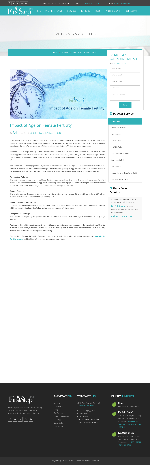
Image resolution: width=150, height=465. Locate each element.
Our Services (59, 413)
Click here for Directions (85, 406)
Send (125, 105)
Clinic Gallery (59, 423)
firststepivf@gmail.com (122, 3)
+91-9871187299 (120, 63)
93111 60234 (133, 421)
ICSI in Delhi (116, 140)
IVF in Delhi (115, 134)
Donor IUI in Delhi (118, 128)
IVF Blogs (65, 52)
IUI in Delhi (115, 121)
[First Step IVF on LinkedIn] (20, 419)
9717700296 (123, 424)
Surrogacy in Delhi (118, 160)
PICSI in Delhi (116, 147)
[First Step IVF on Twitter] (15, 419)
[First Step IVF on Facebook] (10, 419)
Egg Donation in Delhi (120, 153)
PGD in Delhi (116, 166)
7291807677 (132, 424)
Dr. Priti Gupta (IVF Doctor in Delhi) (46, 133)
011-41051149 (82, 416)
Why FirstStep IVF (53, 11)
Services (71, 11)
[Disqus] (58, 278)
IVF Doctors (59, 406)
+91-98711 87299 (134, 442)
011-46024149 (96, 3)
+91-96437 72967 (124, 445)
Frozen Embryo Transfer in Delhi (124, 173)
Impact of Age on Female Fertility (84, 52)
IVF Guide (85, 11)
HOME (55, 52)
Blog (97, 11)
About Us (57, 403)
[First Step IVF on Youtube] (31, 419)
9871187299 (85, 3)
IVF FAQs (57, 419)
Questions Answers (61, 416)
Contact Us (58, 426)
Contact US (131, 11)
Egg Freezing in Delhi (119, 179)
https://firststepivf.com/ (92, 422)
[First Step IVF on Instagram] (26, 419)
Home (38, 11)
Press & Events (113, 11)
